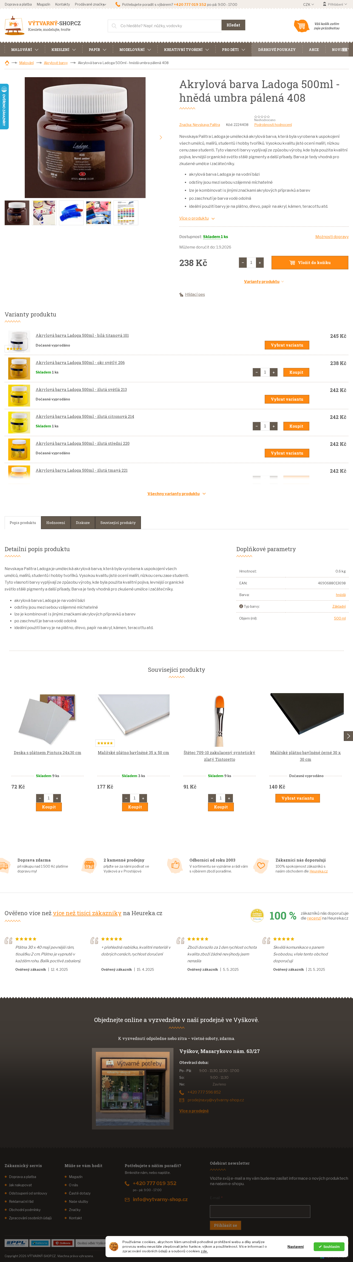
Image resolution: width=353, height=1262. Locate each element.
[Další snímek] (161, 138)
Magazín (43, 4)
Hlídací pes (195, 294)
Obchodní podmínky (25, 1210)
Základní (339, 606)
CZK (307, 4)
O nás (73, 1185)
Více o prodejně (194, 1111)
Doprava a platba (18, 4)
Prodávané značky (89, 4)
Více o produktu (194, 218)
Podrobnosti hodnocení (273, 125)
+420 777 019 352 (154, 1183)
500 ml (340, 618)
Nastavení (295, 1247)
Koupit (296, 372)
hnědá (341, 595)
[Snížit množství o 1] (243, 262)
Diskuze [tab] (83, 522)
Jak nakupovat (20, 1185)
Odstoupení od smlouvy (28, 1193)
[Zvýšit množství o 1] (260, 262)
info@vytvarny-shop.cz (160, 1199)
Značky (75, 1210)
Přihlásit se (225, 1225)
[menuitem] (25, 49)
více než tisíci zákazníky (87, 913)
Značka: (199, 125)
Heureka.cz (319, 871)
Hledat (233, 24)
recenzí (314, 918)
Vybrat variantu (287, 345)
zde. (204, 1251)
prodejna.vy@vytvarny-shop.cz (216, 1100)
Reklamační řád (21, 1201)
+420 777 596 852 (204, 1092)
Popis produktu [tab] (23, 522)
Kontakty (62, 4)
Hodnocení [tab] (55, 522)
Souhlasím (331, 1247)
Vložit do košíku (314, 262)
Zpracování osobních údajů (30, 1218)
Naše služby (78, 1201)
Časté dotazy (79, 1193)
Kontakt (75, 1218)
